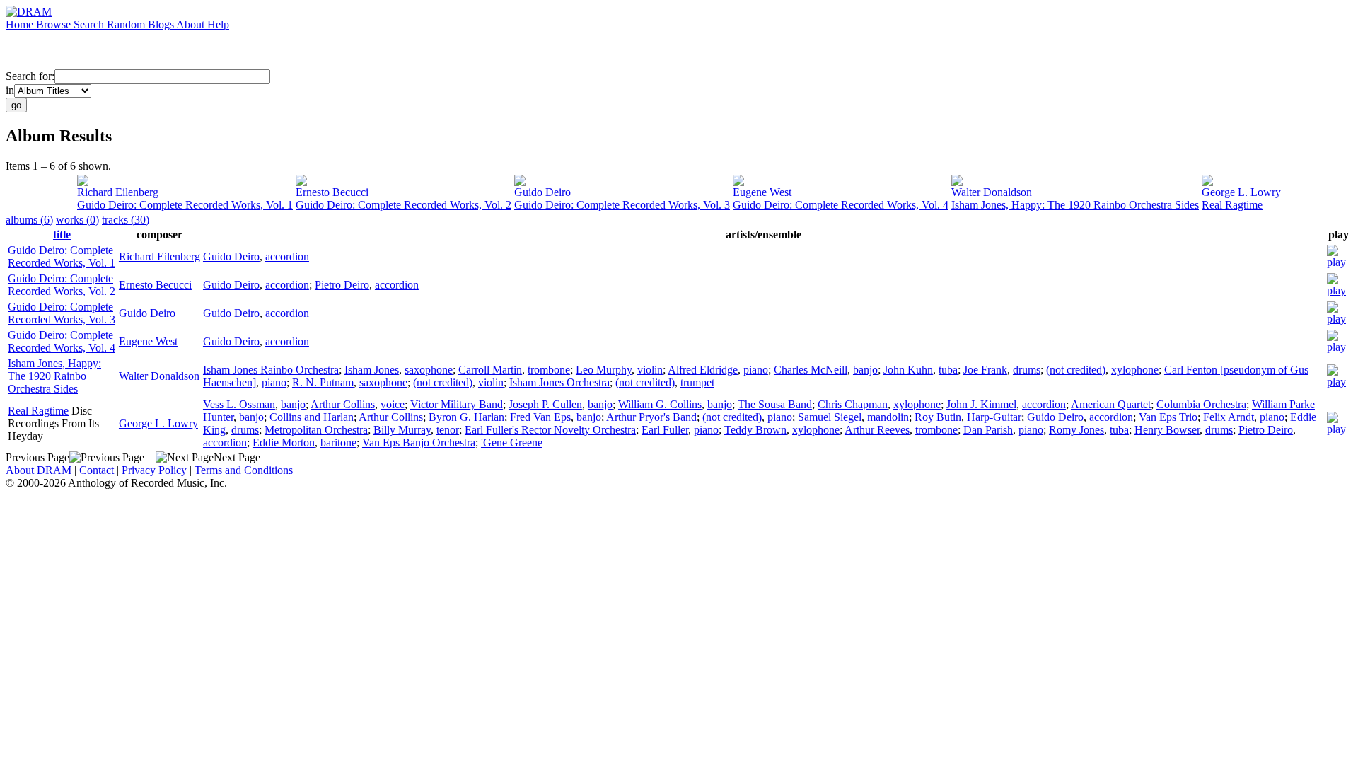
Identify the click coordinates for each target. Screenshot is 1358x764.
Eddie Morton (284, 442)
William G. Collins (660, 404)
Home (21, 24)
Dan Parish (988, 430)
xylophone (1135, 370)
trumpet (697, 382)
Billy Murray (402, 430)
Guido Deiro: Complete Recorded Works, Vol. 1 (185, 205)
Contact (96, 470)
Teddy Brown (755, 430)
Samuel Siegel (829, 417)
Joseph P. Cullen (545, 404)
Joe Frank (985, 370)
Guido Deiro (542, 192)
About (191, 24)
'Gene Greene (511, 442)
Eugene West (762, 192)
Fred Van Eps (540, 417)
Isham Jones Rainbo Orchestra (271, 370)
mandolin (888, 417)
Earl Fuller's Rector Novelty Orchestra (550, 430)
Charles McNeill (810, 370)
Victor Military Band (456, 404)
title (62, 234)
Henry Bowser (1167, 430)
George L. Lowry (1241, 192)
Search (90, 24)
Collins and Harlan (311, 417)
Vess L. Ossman (239, 404)
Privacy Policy (154, 470)
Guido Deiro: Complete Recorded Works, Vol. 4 (840, 205)
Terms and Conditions (244, 470)
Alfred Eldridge (703, 370)
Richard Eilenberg (117, 192)
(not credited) (1075, 370)
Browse (55, 24)
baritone (338, 442)
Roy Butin (938, 417)
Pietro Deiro (342, 285)
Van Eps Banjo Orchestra (418, 442)
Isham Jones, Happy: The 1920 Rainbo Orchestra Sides (1075, 205)
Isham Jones (371, 370)
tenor (447, 430)
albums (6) (29, 220)
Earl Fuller (665, 430)
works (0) (77, 220)
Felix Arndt (1228, 417)
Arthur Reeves (877, 430)
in (10, 90)
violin (650, 370)
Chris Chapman (853, 404)
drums (1026, 370)
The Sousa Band (775, 404)
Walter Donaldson (991, 192)
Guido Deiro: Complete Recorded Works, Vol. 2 (403, 205)
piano (755, 370)
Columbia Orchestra (1201, 404)
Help (218, 24)
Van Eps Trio (1168, 417)
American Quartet (1111, 404)
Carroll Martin (490, 370)
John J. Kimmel (981, 404)
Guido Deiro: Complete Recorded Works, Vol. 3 (622, 205)
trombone (549, 370)
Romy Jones (1076, 430)
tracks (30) (125, 220)
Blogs (162, 24)
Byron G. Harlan (466, 417)
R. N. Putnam (323, 382)
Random (127, 24)
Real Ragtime (1232, 205)
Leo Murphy (604, 370)
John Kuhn (908, 370)
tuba (948, 370)
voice (393, 404)
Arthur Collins (343, 404)
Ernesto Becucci (332, 192)
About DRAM (38, 470)
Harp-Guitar (994, 417)
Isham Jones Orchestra (559, 382)
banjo (865, 370)
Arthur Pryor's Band (651, 417)
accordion (287, 256)
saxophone (429, 370)
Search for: (30, 76)
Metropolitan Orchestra (316, 430)
